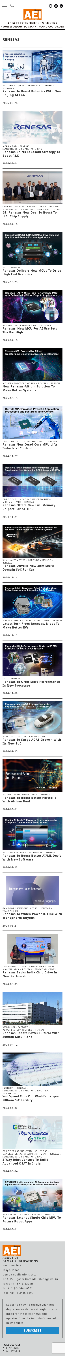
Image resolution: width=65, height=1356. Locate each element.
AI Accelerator (12, 1214)
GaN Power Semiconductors (20, 908)
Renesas (49, 85)
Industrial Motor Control (19, 441)
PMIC (18, 502)
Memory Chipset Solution (35, 499)
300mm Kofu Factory (15, 1027)
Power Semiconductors (17, 1030)
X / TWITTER (14, 1350)
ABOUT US (11, 1258)
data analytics (17, 852)
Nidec (37, 620)
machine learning (19, 325)
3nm (5, 560)
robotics (8, 88)
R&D (14, 146)
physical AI (34, 85)
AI (4, 85)
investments (21, 794)
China (11, 85)
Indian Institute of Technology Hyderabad (29, 966)
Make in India (11, 969)
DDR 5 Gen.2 (9, 499)
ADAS (5, 736)
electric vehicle (13, 620)
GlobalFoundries (13, 206)
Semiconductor (49, 206)
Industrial (35, 852)
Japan (21, 85)
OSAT (43, 1154)
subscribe (32, 1330)
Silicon (55, 383)
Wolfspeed (9, 1093)
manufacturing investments (20, 1154)
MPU (41, 441)
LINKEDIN (13, 1347)
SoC (44, 736)
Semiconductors (45, 969)
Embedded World (24, 383)
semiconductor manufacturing (22, 149)
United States (53, 209)
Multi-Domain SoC (39, 560)
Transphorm (10, 911)
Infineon (8, 1088)
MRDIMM (7, 502)
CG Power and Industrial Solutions (25, 1151)
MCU (5, 267)
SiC (47, 1090)
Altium (7, 383)
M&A (34, 794)
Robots (49, 1214)
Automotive (17, 560)
